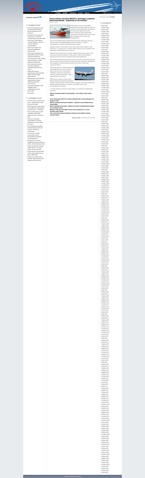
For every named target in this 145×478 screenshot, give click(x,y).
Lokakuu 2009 (105, 422)
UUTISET (65, 13)
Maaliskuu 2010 (105, 412)
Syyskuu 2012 (105, 360)
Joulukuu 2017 (105, 234)
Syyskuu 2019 (105, 192)
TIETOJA (87, 13)
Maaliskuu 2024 (105, 83)
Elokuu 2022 (104, 121)
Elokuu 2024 (104, 73)
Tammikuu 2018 (105, 232)
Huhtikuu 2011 (105, 394)
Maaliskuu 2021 (105, 156)
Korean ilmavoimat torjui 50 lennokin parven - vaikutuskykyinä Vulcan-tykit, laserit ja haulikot (36, 102)
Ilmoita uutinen (30, 93)
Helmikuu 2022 (105, 133)
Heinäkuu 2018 (105, 220)
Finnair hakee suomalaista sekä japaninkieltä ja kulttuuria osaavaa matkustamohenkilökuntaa (36, 54)
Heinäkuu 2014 (105, 316)
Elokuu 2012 (104, 362)
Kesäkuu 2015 (105, 294)
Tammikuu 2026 (105, 39)
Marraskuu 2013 (105, 332)
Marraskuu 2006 (105, 454)
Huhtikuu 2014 (105, 322)
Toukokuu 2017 (105, 248)
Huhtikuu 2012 (105, 370)
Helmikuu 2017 (105, 254)
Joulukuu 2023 (105, 89)
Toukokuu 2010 (105, 410)
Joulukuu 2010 (105, 402)
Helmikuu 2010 (105, 414)
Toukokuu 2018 (105, 224)
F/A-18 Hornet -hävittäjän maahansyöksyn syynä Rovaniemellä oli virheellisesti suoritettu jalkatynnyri (34, 135)
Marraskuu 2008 (105, 434)
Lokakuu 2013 (105, 334)
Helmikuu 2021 (105, 157)
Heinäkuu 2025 (105, 51)
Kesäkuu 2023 (105, 101)
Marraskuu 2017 (105, 236)
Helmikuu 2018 (105, 230)
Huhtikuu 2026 (105, 33)
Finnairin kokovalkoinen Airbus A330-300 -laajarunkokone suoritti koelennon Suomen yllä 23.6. (36, 158)
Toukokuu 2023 (105, 103)
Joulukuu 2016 (105, 258)
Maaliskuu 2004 (105, 458)
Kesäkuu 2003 (105, 472)
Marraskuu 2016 (105, 260)
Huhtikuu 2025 (105, 57)
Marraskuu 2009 (105, 420)
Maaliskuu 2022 (105, 131)
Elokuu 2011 (104, 386)
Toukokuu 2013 (105, 344)
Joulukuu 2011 (105, 378)
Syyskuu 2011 (105, 384)
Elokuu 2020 (104, 169)
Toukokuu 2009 (105, 430)
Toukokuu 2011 (105, 392)
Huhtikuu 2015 (105, 298)
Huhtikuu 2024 (105, 81)
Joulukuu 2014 (105, 306)
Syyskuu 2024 (105, 71)
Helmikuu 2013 (105, 350)
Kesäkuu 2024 (105, 77)
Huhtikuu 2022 (105, 129)
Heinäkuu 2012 (105, 364)
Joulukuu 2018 (105, 210)
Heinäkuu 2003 (105, 470)
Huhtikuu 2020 (105, 178)
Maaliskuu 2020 (105, 180)
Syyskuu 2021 (105, 144)
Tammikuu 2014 (105, 328)
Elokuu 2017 (104, 242)
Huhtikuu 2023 (105, 105)
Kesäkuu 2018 (105, 222)
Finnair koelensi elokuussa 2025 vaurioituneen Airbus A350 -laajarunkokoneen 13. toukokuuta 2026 (35, 114)
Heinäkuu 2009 (105, 426)
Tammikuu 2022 (105, 136)
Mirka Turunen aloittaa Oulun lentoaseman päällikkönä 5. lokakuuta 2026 (34, 49)
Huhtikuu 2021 (105, 154)
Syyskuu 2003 (105, 468)
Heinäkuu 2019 (105, 196)
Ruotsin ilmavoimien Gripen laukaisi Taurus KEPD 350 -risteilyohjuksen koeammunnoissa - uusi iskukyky (36, 107)
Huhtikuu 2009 (105, 432)
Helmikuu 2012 (105, 374)
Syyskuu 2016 (105, 264)
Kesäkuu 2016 (105, 270)
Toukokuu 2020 (105, 175)
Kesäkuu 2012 (105, 366)
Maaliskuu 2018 (105, 228)
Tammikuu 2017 (105, 256)
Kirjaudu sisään (76, 118)
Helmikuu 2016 (105, 278)
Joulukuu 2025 (105, 41)
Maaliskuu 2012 (105, 372)
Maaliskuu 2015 (105, 300)
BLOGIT (80, 13)
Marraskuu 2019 (105, 188)
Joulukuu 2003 (105, 462)
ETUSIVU (58, 13)
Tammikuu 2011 (105, 400)
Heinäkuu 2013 (105, 340)
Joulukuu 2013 (105, 330)
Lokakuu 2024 (105, 69)
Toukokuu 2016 (105, 272)
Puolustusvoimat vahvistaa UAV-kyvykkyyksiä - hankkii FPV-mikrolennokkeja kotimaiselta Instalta (36, 36)
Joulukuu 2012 (105, 354)
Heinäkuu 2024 (105, 75)
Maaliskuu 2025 (105, 59)
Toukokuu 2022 (105, 127)
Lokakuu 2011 (105, 382)
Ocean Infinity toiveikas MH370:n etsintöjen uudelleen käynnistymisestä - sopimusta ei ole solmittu (72, 19)
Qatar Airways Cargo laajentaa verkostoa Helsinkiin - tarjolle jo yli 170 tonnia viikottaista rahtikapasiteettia (36, 43)
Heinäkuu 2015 (105, 292)
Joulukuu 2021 (105, 137)
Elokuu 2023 (104, 97)
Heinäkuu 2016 (105, 268)
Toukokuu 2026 (105, 31)
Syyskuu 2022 (105, 119)
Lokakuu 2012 (105, 358)
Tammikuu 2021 (105, 160)
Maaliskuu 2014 (105, 324)
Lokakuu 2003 (105, 466)
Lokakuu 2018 (105, 214)
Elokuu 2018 (104, 218)
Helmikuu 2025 (105, 61)
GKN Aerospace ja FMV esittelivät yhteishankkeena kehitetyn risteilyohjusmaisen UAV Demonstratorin (36, 81)
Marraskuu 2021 (105, 139)
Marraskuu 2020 (105, 163)
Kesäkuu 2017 (105, 246)
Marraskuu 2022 (105, 115)
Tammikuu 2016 (105, 280)
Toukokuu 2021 (105, 151)
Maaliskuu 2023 (105, 107)
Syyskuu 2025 (105, 47)
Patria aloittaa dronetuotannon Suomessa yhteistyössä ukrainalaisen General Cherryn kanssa (35, 66)
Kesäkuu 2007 (105, 448)
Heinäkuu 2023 (105, 99)
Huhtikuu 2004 (105, 456)
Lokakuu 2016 (105, 262)
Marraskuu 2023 (105, 91)
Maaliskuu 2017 (105, 252)
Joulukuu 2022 (105, 113)
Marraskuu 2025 (105, 43)
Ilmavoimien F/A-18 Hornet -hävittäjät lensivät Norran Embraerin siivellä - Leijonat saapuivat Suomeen (36, 142)
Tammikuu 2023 (105, 111)
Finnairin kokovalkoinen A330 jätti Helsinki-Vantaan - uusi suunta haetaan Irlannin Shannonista (35, 147)
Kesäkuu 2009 (105, 428)
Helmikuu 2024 (105, 85)
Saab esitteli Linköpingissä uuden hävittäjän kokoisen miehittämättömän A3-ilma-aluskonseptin (35, 88)
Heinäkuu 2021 (105, 148)
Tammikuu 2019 (105, 208)
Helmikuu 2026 (105, 37)
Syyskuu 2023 (105, 95)
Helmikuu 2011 (105, 398)
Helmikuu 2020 (105, 181)
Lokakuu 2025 (105, 45)
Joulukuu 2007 (105, 442)
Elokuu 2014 (104, 314)
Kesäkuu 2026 (105, 29)
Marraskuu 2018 (105, 212)
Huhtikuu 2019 (105, 202)
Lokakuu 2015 (105, 286)
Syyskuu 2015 (105, 288)
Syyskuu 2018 (105, 216)
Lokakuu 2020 (105, 166)
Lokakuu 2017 (105, 238)
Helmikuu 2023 (105, 109)
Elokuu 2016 (104, 266)
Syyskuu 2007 (105, 446)
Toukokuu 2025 (105, 55)
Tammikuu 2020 (105, 184)
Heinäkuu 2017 (105, 244)
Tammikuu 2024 (105, 87)
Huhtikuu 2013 (105, 346)
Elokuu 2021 (104, 145)
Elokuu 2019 (104, 194)
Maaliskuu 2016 (105, 276)
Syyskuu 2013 (105, 336)
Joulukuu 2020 (105, 162)
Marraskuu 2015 (105, 284)
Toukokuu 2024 (105, 79)
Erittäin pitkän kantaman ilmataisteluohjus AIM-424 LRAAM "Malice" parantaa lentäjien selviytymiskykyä (36, 73)
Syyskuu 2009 (105, 424)
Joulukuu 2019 (105, 186)
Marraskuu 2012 (105, 356)
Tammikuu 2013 (105, 352)
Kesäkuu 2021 (105, 150)
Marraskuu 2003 (105, 464)
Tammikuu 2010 (105, 416)
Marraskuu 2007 (105, 444)
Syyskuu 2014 (105, 312)
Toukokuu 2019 (105, 200)
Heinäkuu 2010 (105, 408)
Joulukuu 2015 (105, 282)
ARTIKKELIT (72, 13)
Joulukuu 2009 (105, 418)
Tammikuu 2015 (105, 304)
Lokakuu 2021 (105, 142)
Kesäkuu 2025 (105, 53)
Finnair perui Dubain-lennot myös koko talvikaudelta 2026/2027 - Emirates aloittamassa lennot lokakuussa (35, 30)
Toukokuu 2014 (105, 320)
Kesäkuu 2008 (105, 440)
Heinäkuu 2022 (105, 123)
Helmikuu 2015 (105, 302)
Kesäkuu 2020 (105, 174)
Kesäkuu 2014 (105, 318)
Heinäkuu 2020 (105, 172)
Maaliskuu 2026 (105, 35)
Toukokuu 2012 (105, 368)
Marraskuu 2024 (105, 67)
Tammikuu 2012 (105, 376)
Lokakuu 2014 (105, 310)
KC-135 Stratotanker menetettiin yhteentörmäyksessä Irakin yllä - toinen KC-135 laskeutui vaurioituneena (35, 128)
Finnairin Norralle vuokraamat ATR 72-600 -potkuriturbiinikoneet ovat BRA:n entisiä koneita (36, 153)
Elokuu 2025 (104, 49)
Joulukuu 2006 (105, 452)
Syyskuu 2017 (105, 240)
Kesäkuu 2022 (105, 125)
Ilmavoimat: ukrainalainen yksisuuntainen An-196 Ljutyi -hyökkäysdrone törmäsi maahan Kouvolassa (35, 121)
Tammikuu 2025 (105, 63)
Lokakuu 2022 (105, 117)
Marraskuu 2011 (105, 380)
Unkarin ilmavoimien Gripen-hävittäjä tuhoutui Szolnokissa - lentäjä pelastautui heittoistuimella (36, 60)
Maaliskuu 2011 (105, 396)
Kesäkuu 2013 (105, 342)
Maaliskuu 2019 (105, 204)
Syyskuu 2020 (105, 168)
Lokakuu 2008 (105, 436)
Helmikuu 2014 (105, 326)
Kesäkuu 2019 (105, 198)
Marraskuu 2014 (105, 308)
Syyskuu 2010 (105, 406)
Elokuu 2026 (104, 25)
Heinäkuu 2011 (105, 388)
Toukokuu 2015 (105, 296)
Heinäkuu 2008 (105, 438)
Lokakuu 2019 (105, 190)
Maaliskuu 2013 (105, 348)
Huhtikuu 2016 (105, 274)
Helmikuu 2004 (105, 460)
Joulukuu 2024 (105, 65)
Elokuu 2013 (104, 338)
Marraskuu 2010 (105, 404)
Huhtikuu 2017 (105, 250)
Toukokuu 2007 (105, 450)
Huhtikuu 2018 (105, 226)
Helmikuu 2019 (105, 206)
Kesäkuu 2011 (105, 390)
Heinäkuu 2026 (105, 27)
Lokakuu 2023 (105, 93)
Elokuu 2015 (104, 290)
